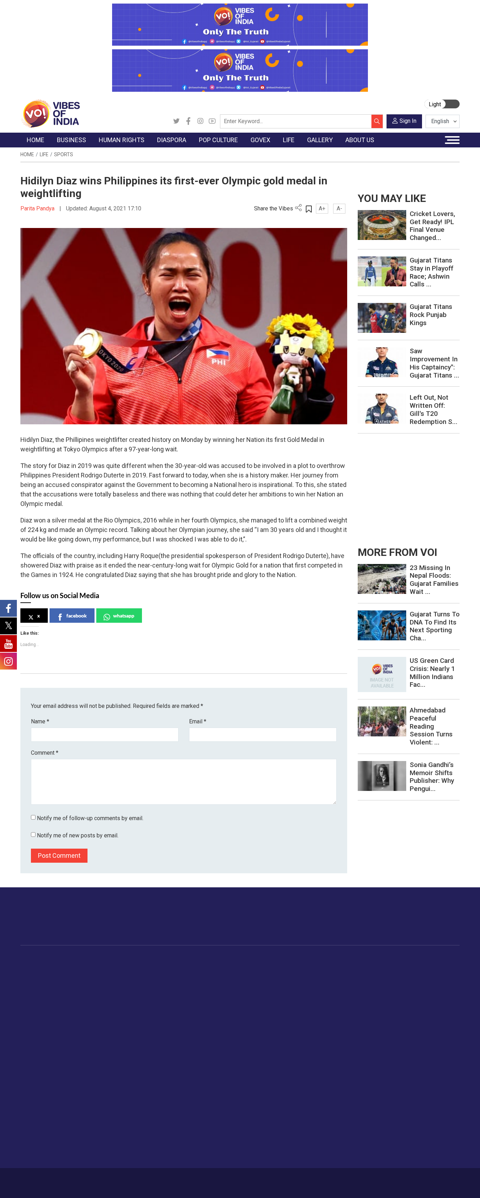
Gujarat (35, 995)
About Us (71, 1179)
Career (47, 1179)
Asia (172, 977)
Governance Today (273, 968)
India (87, 968)
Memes (434, 1004)
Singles (382, 1021)
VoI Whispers (267, 977)
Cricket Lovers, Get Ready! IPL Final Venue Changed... (432, 226)
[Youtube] (212, 121)
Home (27, 154)
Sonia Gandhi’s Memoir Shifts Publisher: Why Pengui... (432, 777)
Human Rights (140, 960)
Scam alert (40, 1109)
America (177, 968)
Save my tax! (97, 1004)
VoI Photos (439, 1012)
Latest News (42, 977)
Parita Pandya (38, 208)
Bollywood (229, 968)
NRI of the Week (187, 986)
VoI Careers (41, 1144)
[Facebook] (188, 121)
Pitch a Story (42, 1118)
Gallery (427, 960)
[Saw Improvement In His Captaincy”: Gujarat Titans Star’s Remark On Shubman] (382, 362)
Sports (63, 154)
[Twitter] (176, 121)
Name (40, 721)
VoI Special (40, 1012)
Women (383, 977)
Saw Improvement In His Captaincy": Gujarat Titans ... (434, 363)
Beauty (382, 1065)
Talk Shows (439, 977)
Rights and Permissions (55, 1153)
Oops (33, 1126)
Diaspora (171, 960)
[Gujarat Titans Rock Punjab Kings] (382, 317)
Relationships (389, 995)
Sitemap (190, 1179)
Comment (44, 752)
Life (44, 154)
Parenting (385, 1004)
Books (224, 995)
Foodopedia (313, 960)
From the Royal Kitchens (334, 977)
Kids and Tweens (394, 1048)
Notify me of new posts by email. (77, 835)
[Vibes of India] (50, 113)
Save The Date (443, 968)
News (136, 968)
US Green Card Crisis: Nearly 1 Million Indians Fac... (432, 673)
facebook (76, 616)
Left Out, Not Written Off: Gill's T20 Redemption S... (434, 409)
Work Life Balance (395, 1030)
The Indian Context (49, 986)
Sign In (408, 121)
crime (34, 1004)
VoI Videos (439, 986)
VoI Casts (437, 995)
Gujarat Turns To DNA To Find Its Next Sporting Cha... (435, 626)
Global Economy (100, 986)
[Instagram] (200, 121)
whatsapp (123, 616)
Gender (382, 986)
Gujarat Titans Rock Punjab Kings (431, 315)
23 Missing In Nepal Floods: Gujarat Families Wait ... (434, 580)
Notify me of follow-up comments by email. (90, 818)
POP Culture (225, 960)
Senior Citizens (391, 1012)
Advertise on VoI (46, 1091)
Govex (252, 960)
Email (197, 721)
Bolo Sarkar (265, 986)
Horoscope (387, 968)
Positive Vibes (43, 1021)
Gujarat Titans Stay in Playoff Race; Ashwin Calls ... (431, 272)
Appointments (268, 995)
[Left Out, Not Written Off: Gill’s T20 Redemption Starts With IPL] (382, 408)
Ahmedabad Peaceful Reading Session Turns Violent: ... (431, 726)
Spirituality (385, 1074)
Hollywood (229, 977)
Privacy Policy (160, 1179)
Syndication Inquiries (51, 1135)
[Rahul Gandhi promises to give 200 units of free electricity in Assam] (382, 578)
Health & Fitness (393, 1039)
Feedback (128, 1179)
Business (86, 960)
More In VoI (34, 1082)
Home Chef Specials (329, 968)
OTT (222, 986)
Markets (91, 995)
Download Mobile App (419, 1183)
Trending (37, 968)
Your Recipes (320, 986)
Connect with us (418, 923)
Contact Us (99, 1179)
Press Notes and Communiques (64, 1100)
